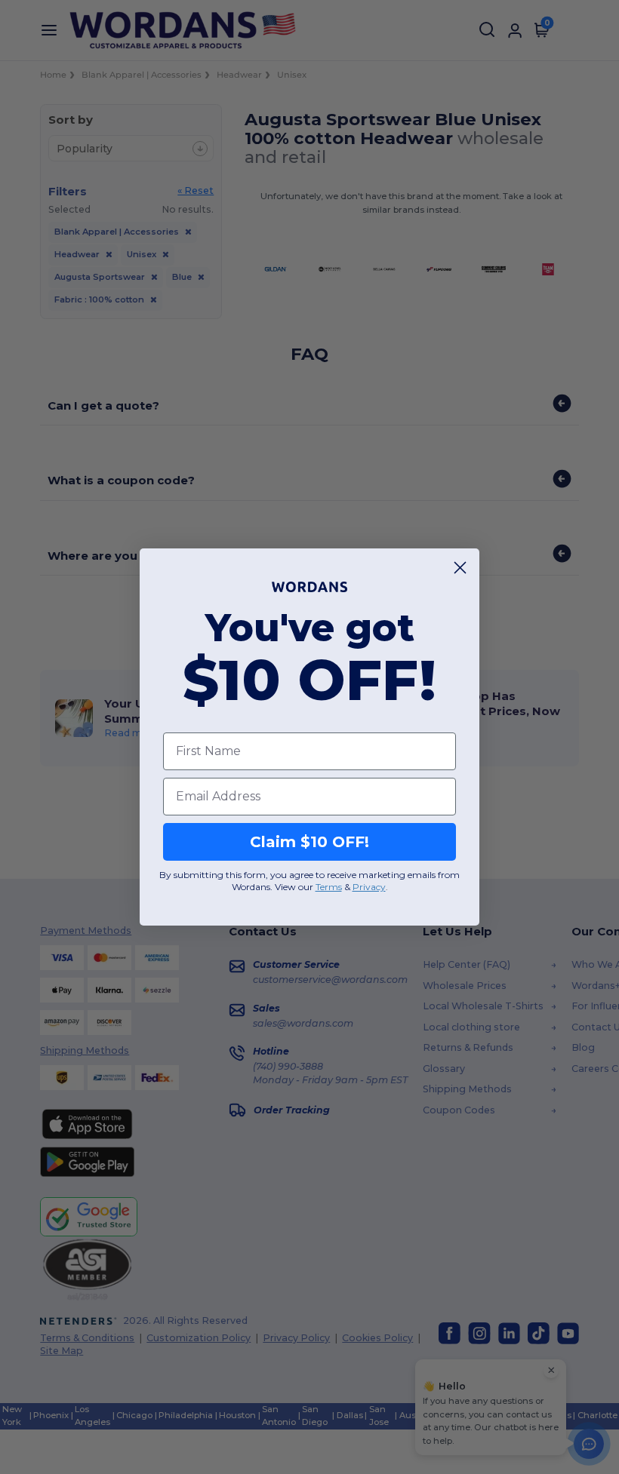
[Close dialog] (460, 567)
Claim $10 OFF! (309, 842)
